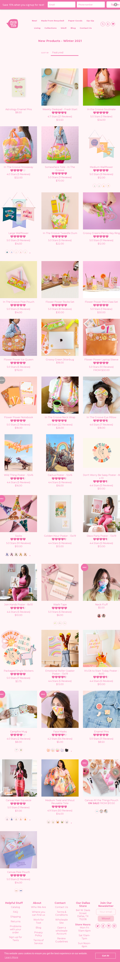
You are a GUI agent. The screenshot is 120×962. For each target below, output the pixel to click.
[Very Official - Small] (67, 750)
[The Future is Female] (21, 252)
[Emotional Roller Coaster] (67, 822)
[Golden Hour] (21, 750)
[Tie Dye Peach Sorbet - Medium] (48, 750)
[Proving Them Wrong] (7, 252)
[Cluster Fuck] (12, 554)
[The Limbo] (48, 822)
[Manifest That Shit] (16, 252)
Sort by (45, 53)
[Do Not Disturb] (108, 186)
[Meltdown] (60, 623)
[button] (115, 4)
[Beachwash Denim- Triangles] (106, 811)
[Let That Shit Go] (95, 186)
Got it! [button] (105, 955)
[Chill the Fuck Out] (16, 554)
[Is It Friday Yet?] (21, 891)
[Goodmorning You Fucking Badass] (25, 252)
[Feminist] (12, 819)
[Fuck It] (99, 186)
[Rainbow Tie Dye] (104, 616)
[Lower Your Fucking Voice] (12, 252)
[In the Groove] (21, 554)
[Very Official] (99, 616)
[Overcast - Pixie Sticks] (97, 811)
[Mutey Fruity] (65, 623)
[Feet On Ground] (7, 554)
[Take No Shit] (104, 186)
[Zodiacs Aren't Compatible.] (16, 750)
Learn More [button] (11, 957)
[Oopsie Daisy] (55, 623)
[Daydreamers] (101, 811)
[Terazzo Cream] (53, 822)
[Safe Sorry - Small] (58, 750)
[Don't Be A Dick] (25, 819)
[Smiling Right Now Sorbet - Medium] (53, 750)
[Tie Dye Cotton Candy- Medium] (62, 750)
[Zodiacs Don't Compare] (21, 819)
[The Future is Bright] (7, 819)
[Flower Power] (25, 554)
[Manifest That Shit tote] (16, 819)
